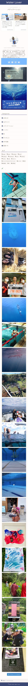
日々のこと (6, 137)
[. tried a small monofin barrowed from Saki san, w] (14, 485)
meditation (5, 156)
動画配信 (4, 163)
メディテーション (8, 126)
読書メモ (5, 145)
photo (17, 156)
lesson (20, 154)
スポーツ (14, 158)
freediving (14, 154)
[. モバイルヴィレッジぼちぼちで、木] (14, 585)
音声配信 (13, 163)
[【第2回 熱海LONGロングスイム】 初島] (14, 410)
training (4, 158)
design (4, 154)
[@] (6, 169)
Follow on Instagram (15, 674)
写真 (24, 161)
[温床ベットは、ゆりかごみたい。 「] (14, 260)
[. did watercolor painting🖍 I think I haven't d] (14, 560)
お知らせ (5, 118)
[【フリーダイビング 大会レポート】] (14, 335)
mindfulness (11, 156)
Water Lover (14, 2)
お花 (9, 158)
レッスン (5, 129)
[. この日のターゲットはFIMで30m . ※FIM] (14, 435)
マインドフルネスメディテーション (9, 161)
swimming (22, 156)
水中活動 (5, 141)
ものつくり (6, 122)
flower (9, 154)
